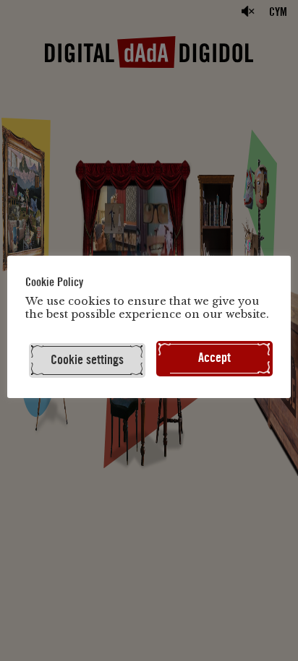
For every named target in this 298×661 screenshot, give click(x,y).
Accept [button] (214, 358)
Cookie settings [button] (87, 360)
